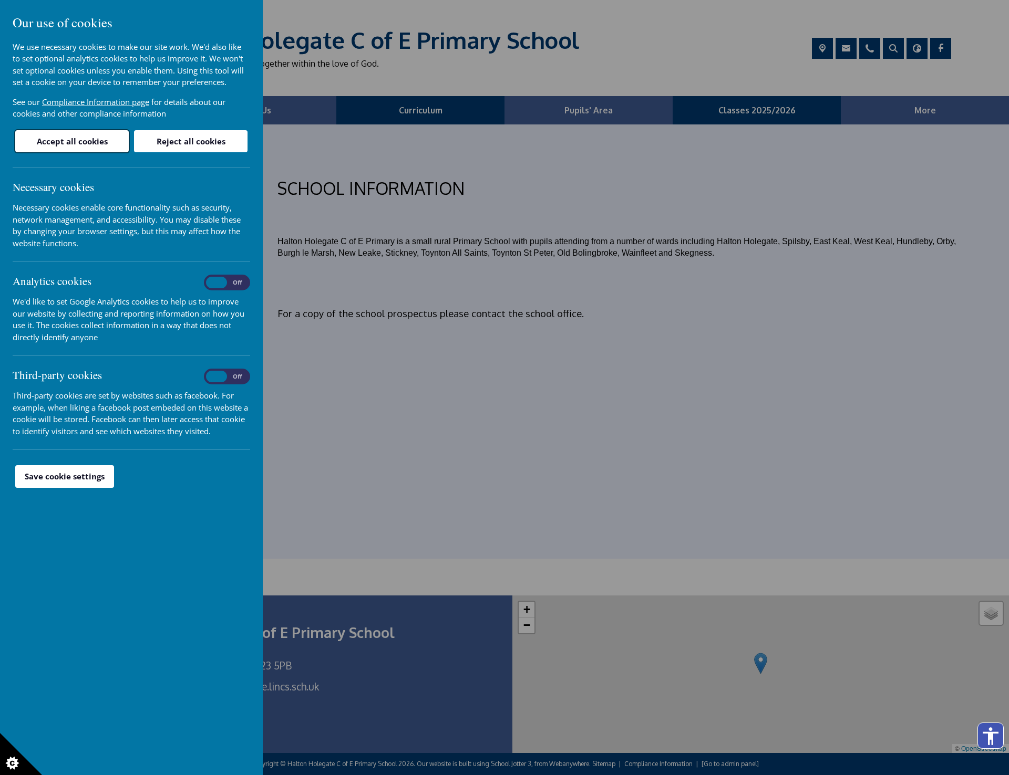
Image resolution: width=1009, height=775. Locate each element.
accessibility (990, 736)
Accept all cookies (72, 141)
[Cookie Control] (21, 754)
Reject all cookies (191, 141)
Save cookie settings (65, 476)
